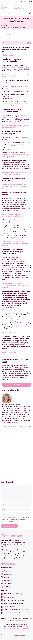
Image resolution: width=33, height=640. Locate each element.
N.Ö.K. (9, 25)
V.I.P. (14, 25)
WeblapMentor (20, 635)
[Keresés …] (14, 43)
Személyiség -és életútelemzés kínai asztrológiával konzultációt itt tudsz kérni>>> (14, 186)
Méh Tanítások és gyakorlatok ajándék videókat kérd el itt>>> (15, 76)
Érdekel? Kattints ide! (9, 309)
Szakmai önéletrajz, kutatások (12, 426)
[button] (30, 7)
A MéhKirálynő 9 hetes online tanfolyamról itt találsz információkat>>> (16, 173)
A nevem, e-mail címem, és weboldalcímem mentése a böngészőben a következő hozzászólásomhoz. (15, 519)
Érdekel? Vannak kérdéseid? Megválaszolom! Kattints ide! (12, 215)
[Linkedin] (14, 564)
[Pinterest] (11, 564)
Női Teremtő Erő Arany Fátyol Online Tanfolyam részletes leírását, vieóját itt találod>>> (15, 244)
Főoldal (3, 25)
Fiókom (30, 1)
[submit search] (29, 43)
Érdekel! (16, 385)
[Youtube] (5, 564)
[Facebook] (2, 564)
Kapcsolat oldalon (17, 620)
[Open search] (8, 13)
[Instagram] (8, 564)
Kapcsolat (23, 1)
